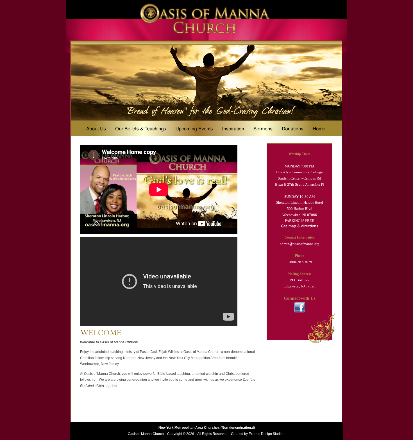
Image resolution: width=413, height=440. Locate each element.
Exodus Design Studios (266, 434)
